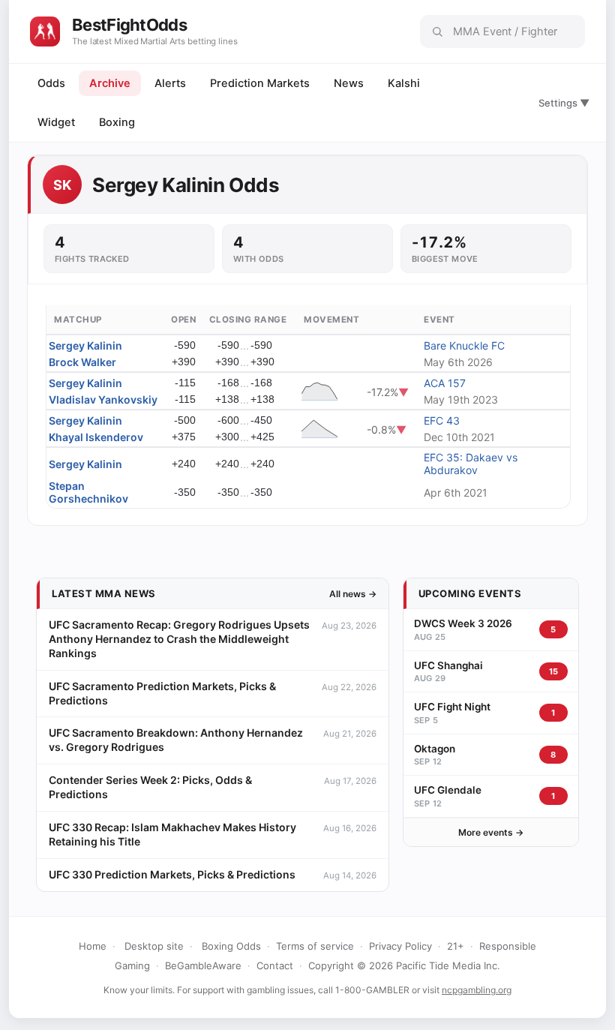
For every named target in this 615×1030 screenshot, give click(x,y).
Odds (51, 83)
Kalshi (404, 83)
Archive (109, 83)
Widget (56, 122)
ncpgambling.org (477, 989)
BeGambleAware (203, 965)
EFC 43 (442, 420)
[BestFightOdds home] (45, 32)
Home (92, 946)
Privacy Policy (400, 946)
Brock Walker (82, 362)
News (349, 83)
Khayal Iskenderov (96, 437)
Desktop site (154, 946)
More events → (491, 832)
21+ (455, 946)
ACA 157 (445, 383)
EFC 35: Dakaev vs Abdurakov (471, 463)
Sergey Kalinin (85, 345)
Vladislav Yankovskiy (103, 399)
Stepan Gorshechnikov (88, 492)
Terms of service (315, 946)
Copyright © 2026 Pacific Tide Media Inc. (404, 965)
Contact (274, 965)
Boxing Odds (231, 946)
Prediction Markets (260, 83)
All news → (352, 593)
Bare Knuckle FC (464, 345)
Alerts (170, 83)
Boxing (117, 122)
